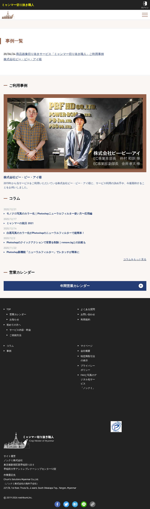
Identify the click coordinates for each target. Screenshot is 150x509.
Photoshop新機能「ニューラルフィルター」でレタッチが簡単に (43, 252)
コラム (10, 345)
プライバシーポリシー (88, 367)
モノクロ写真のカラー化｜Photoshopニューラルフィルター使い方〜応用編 (49, 213)
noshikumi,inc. (25, 497)
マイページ (87, 345)
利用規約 (85, 319)
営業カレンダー (18, 314)
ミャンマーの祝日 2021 (20, 223)
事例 (9, 350)
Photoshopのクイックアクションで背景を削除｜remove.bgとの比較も (46, 242)
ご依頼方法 (15, 335)
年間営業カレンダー (75, 286)
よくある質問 (88, 309)
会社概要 (85, 350)
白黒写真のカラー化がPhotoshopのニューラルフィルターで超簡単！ (46, 233)
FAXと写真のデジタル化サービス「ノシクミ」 (89, 381)
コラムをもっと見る (134, 259)
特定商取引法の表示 (88, 358)
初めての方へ (14, 324)
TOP (9, 309)
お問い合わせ (88, 314)
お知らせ (14, 319)
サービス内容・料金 (20, 329)
